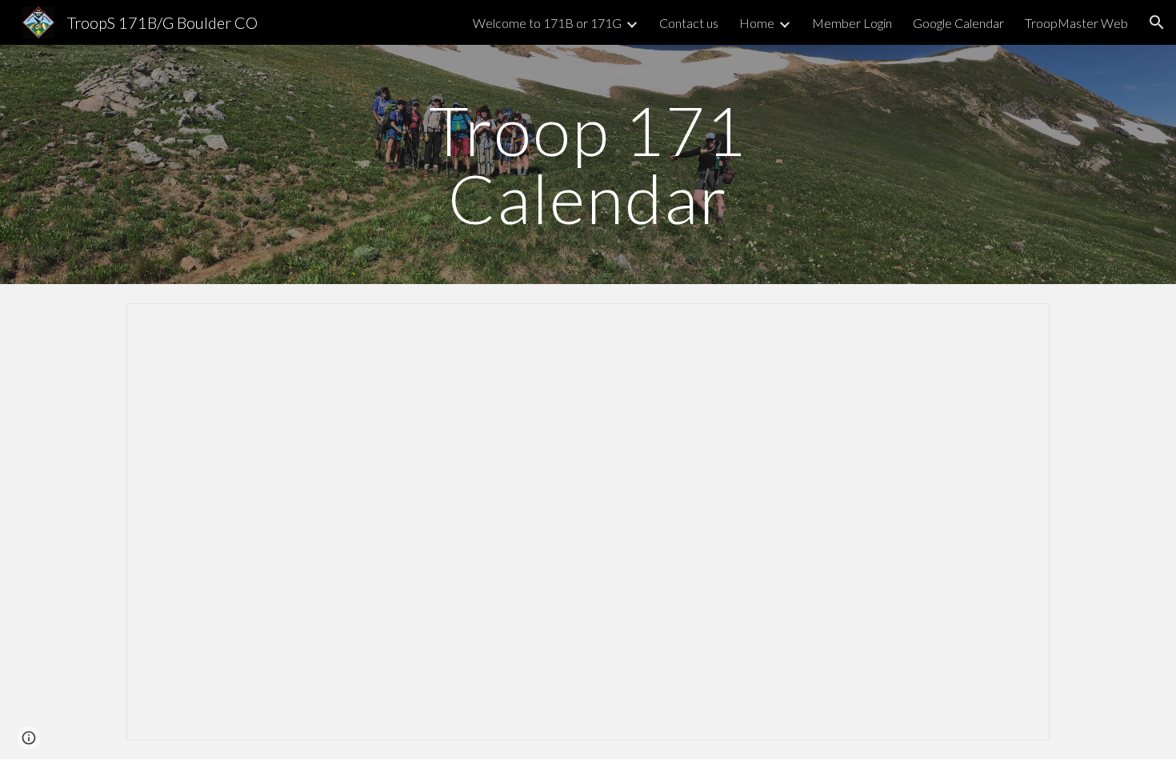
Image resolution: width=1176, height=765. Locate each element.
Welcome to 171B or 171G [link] (547, 22)
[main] (588, 164)
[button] (1157, 22)
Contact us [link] (688, 22)
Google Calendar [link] (958, 22)
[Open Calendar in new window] (1019, 324)
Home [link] (756, 22)
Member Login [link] (852, 22)
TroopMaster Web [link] (1076, 22)
